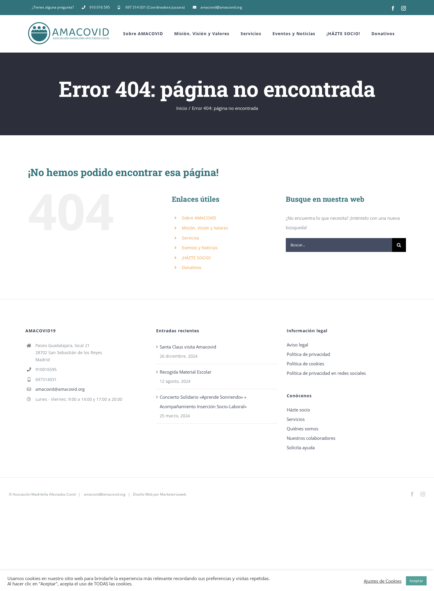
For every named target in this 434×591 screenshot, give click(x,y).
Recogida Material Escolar (185, 372)
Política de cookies (305, 364)
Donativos (191, 267)
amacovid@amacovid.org (60, 389)
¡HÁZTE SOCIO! (196, 258)
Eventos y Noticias (200, 247)
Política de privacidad (308, 354)
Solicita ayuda (301, 447)
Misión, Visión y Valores (205, 228)
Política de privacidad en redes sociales (326, 373)
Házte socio (298, 410)
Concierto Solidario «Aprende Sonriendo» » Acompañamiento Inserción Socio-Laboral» (203, 401)
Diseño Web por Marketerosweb (159, 494)
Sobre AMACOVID (199, 218)
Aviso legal (297, 345)
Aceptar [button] (416, 580)
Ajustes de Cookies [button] (383, 581)
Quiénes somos (302, 429)
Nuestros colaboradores (311, 438)
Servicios (190, 238)
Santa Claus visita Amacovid (188, 347)
